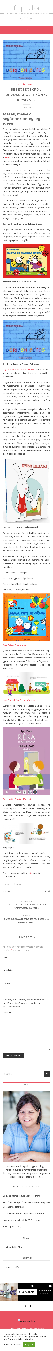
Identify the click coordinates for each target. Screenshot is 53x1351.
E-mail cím (8, 970)
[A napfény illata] (26, 1321)
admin (8, 891)
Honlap (6, 983)
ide (30, 872)
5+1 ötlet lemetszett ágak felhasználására (23, 1213)
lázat (7, 157)
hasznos (17, 884)
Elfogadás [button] (29, 1344)
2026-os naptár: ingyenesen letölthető (21, 1195)
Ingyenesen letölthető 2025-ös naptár (21, 1220)
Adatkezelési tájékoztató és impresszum (26, 1328)
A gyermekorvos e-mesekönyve (19, 369)
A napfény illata (26, 8)
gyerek (31, 84)
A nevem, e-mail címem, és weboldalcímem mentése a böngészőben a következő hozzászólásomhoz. (24, 1003)
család (22, 84)
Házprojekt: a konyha (13, 1226)
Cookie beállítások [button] (12, 1344)
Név (5, 957)
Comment (7, 1012)
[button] (9, 1292)
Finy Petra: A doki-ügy (14, 644)
